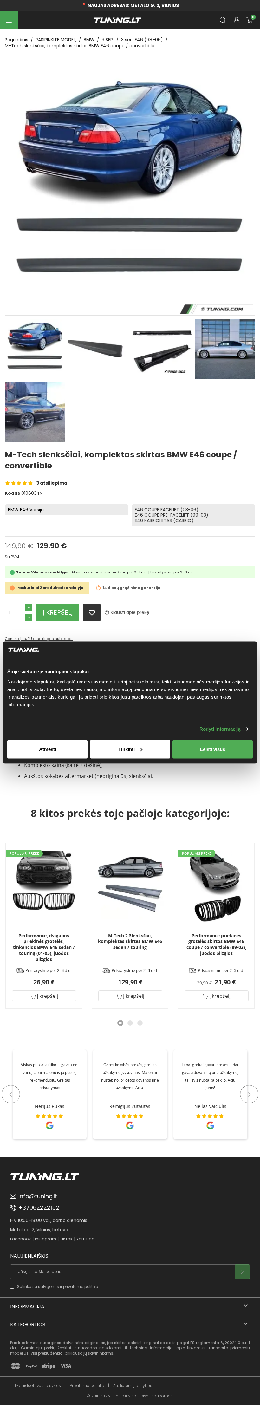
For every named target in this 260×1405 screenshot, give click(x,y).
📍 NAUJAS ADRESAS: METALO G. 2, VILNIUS (130, 5)
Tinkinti (126, 749)
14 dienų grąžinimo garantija (131, 587)
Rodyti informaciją (220, 729)
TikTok (66, 1239)
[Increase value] (28, 607)
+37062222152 (38, 1208)
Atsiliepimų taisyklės (132, 1385)
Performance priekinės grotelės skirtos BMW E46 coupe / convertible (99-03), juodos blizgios (191, 944)
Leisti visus (212, 749)
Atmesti (47, 749)
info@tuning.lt (37, 1196)
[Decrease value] (28, 617)
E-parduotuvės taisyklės (38, 1385)
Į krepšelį (58, 612)
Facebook (20, 1239)
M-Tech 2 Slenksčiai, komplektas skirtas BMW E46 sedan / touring (105, 941)
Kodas (12, 493)
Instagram (45, 1239)
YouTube (85, 1239)
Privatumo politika (87, 1385)
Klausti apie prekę (126, 612)
